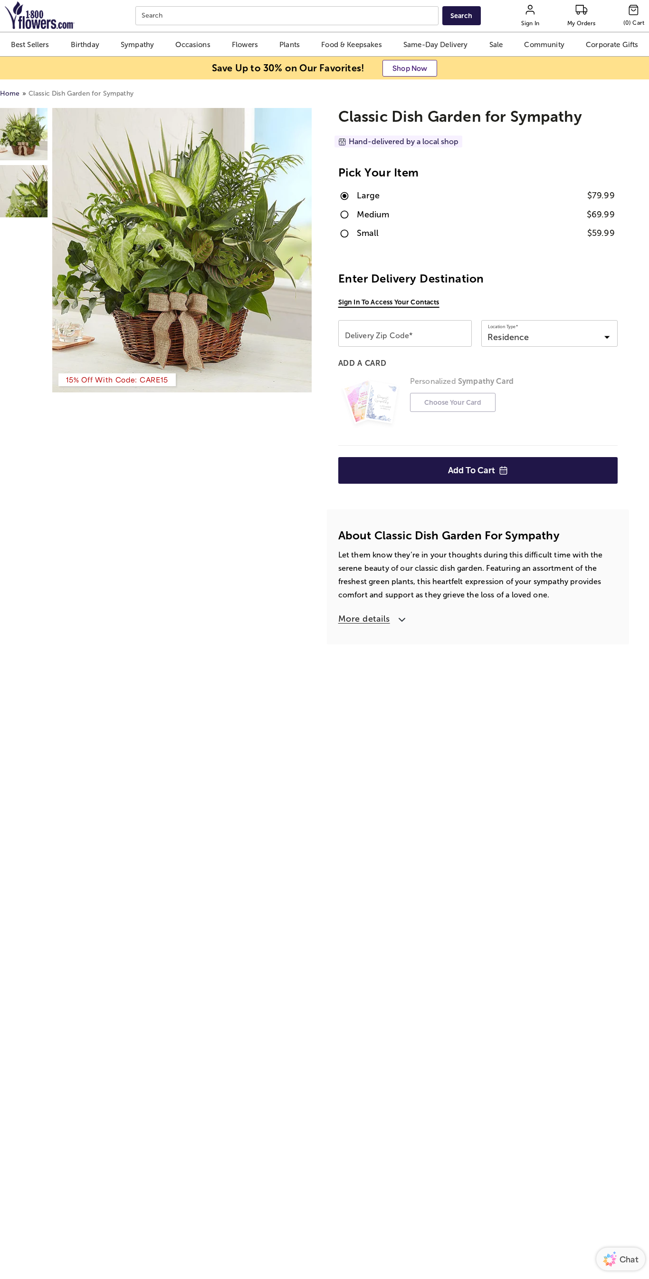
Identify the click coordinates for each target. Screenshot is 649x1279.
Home (10, 93)
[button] (30, 44)
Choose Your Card (452, 402)
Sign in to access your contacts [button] (388, 302)
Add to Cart (471, 470)
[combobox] (288, 16)
